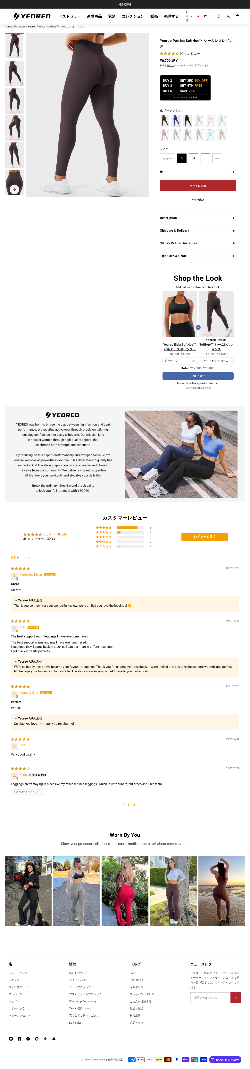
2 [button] (123, 805)
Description (168, 218)
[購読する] (235, 997)
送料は (170, 65)
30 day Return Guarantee (178, 243)
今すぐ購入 (198, 199)
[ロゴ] (32, 16)
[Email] (54, 1039)
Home (8, 26)
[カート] (237, 16)
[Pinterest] (36, 1039)
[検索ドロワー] (218, 16)
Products (20, 26)
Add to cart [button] (197, 372)
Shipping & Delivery (174, 230)
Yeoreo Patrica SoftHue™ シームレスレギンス (216, 344)
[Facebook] (19, 1039)
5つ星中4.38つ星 (55, 534)
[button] (169, 53)
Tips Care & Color (173, 256)
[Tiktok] (45, 1039)
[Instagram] (28, 891)
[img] (20, 568)
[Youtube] (28, 1039)
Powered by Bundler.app (198, 388)
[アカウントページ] (228, 16)
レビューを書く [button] (205, 536)
